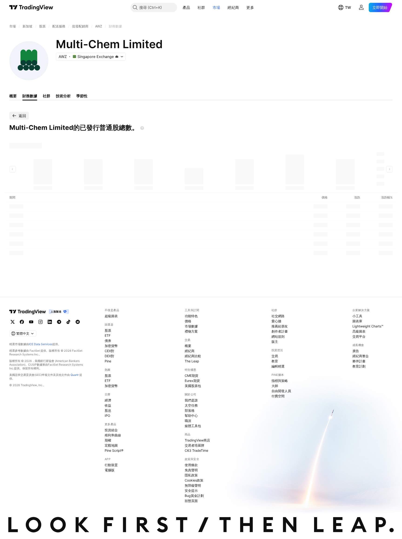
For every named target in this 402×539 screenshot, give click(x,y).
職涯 (188, 421)
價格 (188, 321)
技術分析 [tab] (63, 96)
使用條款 (191, 465)
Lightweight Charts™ (367, 326)
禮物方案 (191, 331)
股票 (108, 330)
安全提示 (191, 490)
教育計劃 (358, 366)
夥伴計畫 (358, 361)
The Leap (192, 361)
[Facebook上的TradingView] (22, 322)
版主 (274, 342)
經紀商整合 (360, 356)
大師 (274, 386)
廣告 (355, 351)
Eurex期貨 (192, 381)
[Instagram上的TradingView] (40, 322)
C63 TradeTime (196, 450)
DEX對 (109, 356)
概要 (188, 346)
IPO (107, 416)
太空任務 (191, 405)
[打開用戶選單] (361, 7)
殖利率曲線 (113, 435)
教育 (274, 361)
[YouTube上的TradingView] (31, 322)
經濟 (108, 400)
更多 (250, 7)
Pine (108, 361)
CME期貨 (191, 375)
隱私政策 (191, 475)
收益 (108, 405)
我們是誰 (191, 400)
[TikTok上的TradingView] (68, 322)
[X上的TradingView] (12, 322)
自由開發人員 (281, 391)
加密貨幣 (111, 346)
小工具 (357, 316)
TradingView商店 (197, 440)
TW (348, 7)
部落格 (189, 410)
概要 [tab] (13, 96)
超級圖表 (111, 316)
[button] (193, 7)
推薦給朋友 (279, 326)
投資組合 (111, 430)
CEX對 (109, 351)
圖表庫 (357, 321)
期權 (108, 440)
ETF (108, 335)
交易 (274, 356)
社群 (201, 7)
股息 (108, 410)
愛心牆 (276, 321)
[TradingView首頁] (31, 7)
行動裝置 (111, 465)
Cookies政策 (194, 480)
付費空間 (278, 396)
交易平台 (358, 336)
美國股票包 (193, 386)
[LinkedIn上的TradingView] (50, 322)
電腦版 (109, 470)
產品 (186, 7)
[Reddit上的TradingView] (77, 322)
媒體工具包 (193, 426)
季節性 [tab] (81, 96)
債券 (108, 341)
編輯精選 (278, 366)
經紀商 (233, 7)
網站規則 (278, 336)
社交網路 (278, 316)
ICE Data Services (40, 344)
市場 (216, 7)
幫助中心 (191, 416)
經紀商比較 (193, 356)
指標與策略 (279, 381)
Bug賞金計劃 (194, 496)
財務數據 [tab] (29, 96)
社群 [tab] (46, 96)
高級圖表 (358, 331)
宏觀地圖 (111, 445)
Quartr (74, 375)
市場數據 (191, 326)
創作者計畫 (279, 331)
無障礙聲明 (193, 485)
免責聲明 (191, 470)
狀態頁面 (191, 501)
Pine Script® (114, 450)
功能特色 (191, 316)
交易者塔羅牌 (194, 445)
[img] (117, 56)
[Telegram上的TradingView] (59, 322)
